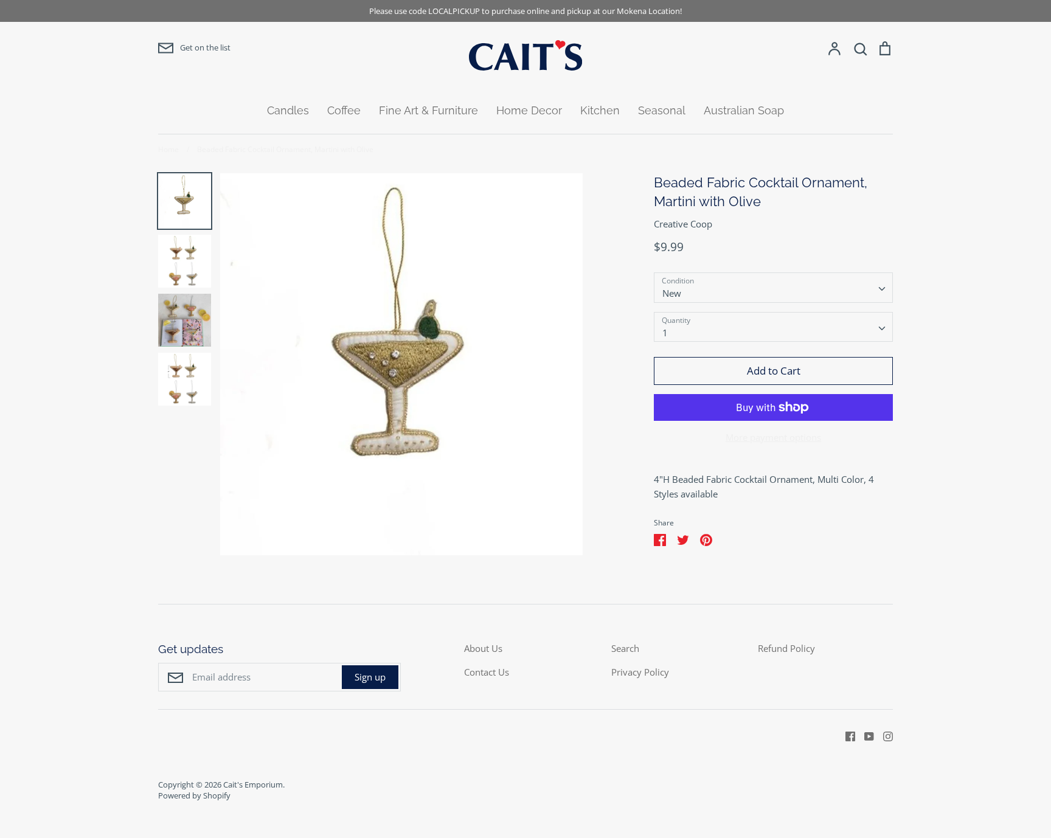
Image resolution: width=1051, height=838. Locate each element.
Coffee (344, 110)
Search (625, 648)
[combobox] (773, 287)
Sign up (370, 677)
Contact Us (486, 672)
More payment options (773, 437)
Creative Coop (683, 224)
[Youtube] (864, 735)
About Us (483, 648)
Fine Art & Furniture (428, 110)
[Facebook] (845, 735)
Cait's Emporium (253, 784)
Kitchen (600, 110)
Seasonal (661, 110)
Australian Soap (744, 110)
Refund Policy (786, 648)
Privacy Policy (640, 672)
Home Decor (529, 110)
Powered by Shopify (194, 795)
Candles (288, 110)
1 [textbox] (665, 333)
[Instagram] (883, 735)
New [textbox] (671, 293)
